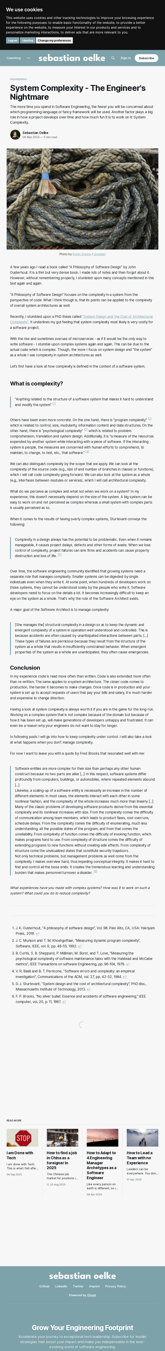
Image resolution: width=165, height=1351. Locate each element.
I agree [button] (12, 40)
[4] (87, 451)
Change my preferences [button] (54, 40)
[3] (86, 429)
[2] (150, 418)
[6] (96, 871)
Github (44, 1286)
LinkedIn (61, 1286)
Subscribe (146, 58)
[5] (60, 554)
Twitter (78, 1286)
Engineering (18, 79)
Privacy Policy (115, 1286)
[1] (54, 403)
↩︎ (37, 933)
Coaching (14, 58)
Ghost (91, 1295)
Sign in (126, 58)
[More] (28, 58)
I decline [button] (27, 40)
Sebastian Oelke (35, 133)
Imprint (94, 1286)
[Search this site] (113, 58)
